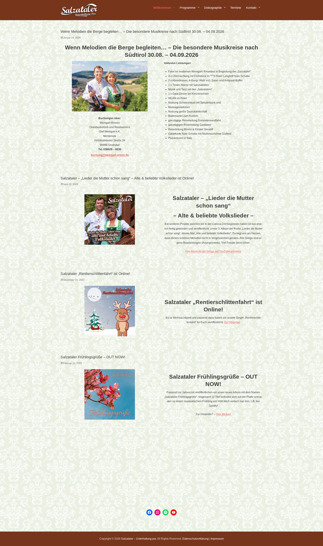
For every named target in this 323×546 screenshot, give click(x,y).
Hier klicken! (223, 414)
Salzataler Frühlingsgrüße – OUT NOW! (93, 357)
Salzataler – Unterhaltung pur (138, 538)
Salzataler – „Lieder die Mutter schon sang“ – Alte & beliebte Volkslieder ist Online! (127, 178)
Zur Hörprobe (232, 322)
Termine (235, 7)
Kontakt (251, 7)
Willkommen (162, 7)
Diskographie (213, 7)
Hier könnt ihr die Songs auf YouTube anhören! (213, 251)
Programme (187, 7)
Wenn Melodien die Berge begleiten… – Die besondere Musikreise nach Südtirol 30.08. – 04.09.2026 (142, 31)
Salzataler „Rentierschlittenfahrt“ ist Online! (95, 274)
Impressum (217, 538)
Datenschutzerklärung (195, 538)
